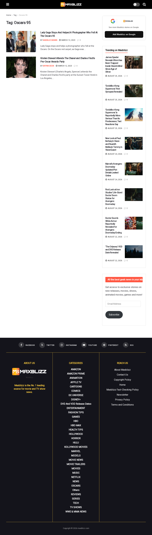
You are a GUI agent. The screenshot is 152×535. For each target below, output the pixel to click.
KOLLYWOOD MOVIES (75, 447)
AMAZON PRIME (76, 373)
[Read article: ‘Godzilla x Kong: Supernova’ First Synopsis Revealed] (134, 90)
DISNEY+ (76, 399)
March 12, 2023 (65, 66)
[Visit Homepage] (71, 4)
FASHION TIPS (76, 412)
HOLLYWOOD (76, 434)
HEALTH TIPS (76, 429)
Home (8, 15)
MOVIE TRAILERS (76, 464)
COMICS (75, 390)
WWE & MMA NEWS (75, 511)
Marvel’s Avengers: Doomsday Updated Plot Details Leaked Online (113, 170)
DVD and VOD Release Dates (76, 403)
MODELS (76, 455)
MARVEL (75, 451)
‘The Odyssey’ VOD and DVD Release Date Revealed (113, 249)
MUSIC (76, 472)
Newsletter (122, 394)
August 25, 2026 (114, 76)
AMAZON (76, 369)
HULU (76, 442)
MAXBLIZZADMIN (50, 40)
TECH (76, 503)
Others (75, 490)
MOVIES (76, 468)
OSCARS (75, 485)
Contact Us (122, 374)
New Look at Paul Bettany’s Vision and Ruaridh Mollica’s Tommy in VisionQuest (113, 144)
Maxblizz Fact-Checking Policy (122, 389)
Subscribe (114, 314)
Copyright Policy (122, 379)
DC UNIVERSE (76, 395)
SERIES (76, 498)
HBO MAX (76, 425)
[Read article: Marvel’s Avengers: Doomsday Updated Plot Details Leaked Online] (134, 168)
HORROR (76, 438)
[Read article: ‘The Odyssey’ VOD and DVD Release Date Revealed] (134, 251)
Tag (15, 15)
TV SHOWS (76, 507)
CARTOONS (76, 386)
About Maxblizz (122, 369)
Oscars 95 (23, 15)
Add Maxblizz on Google (124, 34)
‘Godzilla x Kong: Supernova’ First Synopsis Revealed (113, 89)
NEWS (76, 481)
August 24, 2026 (114, 154)
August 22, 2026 (114, 237)
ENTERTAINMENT (76, 408)
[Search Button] (144, 4)
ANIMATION (76, 378)
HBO (75, 421)
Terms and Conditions (122, 404)
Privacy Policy (122, 399)
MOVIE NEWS (76, 459)
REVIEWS (76, 494)
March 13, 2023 (68, 40)
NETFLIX (75, 477)
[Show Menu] (7, 4)
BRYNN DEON (48, 66)
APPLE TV (76, 382)
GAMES (76, 416)
